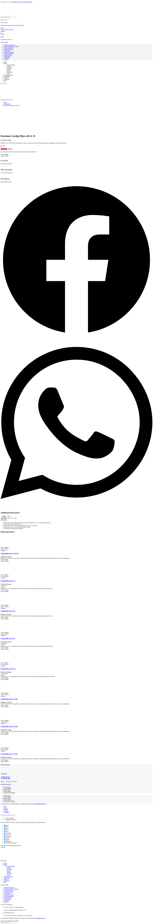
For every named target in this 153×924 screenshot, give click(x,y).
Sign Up (11, 29)
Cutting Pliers (7, 56)
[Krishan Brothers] (8, 15)
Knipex (9, 66)
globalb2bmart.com (41, 804)
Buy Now (10, 149)
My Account (7, 787)
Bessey (9, 69)
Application (7, 76)
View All (6, 59)
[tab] (4, 520)
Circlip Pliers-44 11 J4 (8, 669)
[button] (4, 154)
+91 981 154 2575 (5, 777)
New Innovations (8, 75)
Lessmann (9, 67)
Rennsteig (9, 72)
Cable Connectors (8, 48)
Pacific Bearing (11, 65)
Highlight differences (10, 819)
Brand (5, 63)
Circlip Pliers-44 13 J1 (8, 638)
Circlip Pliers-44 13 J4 (8, 581)
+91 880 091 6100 (15, 2)
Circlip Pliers (7, 50)
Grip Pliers (6, 58)
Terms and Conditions (9, 792)
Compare (3, 550)
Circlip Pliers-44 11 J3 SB (9, 699)
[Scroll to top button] (149, 920)
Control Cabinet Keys (9, 45)
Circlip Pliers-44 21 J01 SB (9, 553)
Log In (2, 28)
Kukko (9, 70)
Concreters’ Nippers (9, 52)
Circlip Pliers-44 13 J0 (8, 611)
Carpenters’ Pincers (9, 49)
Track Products (7, 788)
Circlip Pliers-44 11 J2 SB (9, 726)
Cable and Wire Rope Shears (11, 46)
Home (5, 62)
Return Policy (7, 790)
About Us (6, 78)
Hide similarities (9, 818)
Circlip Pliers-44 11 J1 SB (9, 754)
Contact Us (6, 79)
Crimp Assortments (8, 53)
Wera (8, 73)
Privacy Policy (7, 791)
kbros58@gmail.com (27, 2)
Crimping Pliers (8, 55)
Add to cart (3, 149)
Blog (5, 80)
